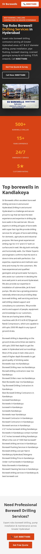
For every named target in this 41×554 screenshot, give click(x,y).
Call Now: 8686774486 (15, 75)
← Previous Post (13, 486)
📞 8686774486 (29, 4)
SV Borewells (9, 4)
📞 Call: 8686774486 (20, 536)
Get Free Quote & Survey (17, 67)
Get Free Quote (20, 545)
